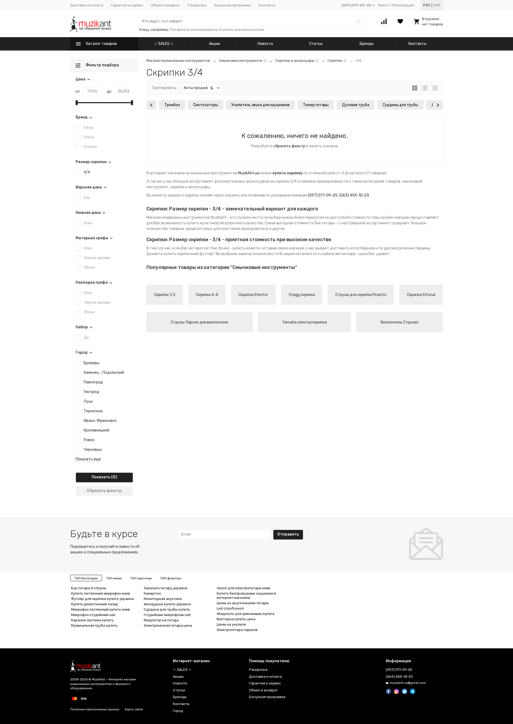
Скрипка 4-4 (207, 294)
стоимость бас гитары (314, 223)
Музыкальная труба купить (94, 625)
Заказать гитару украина (165, 588)
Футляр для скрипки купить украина (102, 599)
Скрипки (335, 61)
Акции (214, 43)
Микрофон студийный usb (93, 615)
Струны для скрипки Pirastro (360, 294)
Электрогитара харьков (237, 630)
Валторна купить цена (236, 619)
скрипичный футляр (195, 254)
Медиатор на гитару (161, 620)
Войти (383, 5)
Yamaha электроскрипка (304, 322)
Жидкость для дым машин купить (246, 614)
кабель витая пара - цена (345, 254)
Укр (437, 5)
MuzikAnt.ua (248, 173)
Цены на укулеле (231, 624)
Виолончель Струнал (399, 322)
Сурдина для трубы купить (167, 609)
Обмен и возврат (165, 5)
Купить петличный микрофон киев (100, 593)
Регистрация (403, 5)
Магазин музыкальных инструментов (178, 61)
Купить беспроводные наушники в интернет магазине (246, 595)
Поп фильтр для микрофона (193, 30)
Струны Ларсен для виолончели (199, 322)
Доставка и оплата (86, 5)
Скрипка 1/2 (164, 294)
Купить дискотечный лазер (94, 604)
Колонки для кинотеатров (241, 30)
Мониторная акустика (163, 599)
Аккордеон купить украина (167, 604)
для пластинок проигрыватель (241, 228)
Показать (101, 477)
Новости (265, 43)
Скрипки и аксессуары (294, 61)
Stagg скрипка (302, 294)
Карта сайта (134, 709)
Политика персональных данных (94, 709)
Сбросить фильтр (104, 490)
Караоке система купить (92, 620)
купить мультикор (202, 223)
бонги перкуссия (309, 217)
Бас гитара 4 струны (88, 588)
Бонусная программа (232, 5)
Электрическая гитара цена (168, 625)
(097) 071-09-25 (322, 195)
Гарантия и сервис (127, 5)
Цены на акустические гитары (243, 603)
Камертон (152, 593)
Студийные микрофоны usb (167, 615)
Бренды (367, 43)
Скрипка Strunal (421, 294)
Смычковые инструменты (240, 61)
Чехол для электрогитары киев (243, 588)
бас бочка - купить (228, 248)
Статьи (315, 43)
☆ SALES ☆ (164, 43)
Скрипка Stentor (253, 294)
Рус (426, 5)
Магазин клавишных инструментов (178, 217)
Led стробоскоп (230, 608)
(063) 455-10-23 (354, 195)
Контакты (267, 5)
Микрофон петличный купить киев (100, 609)
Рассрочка (197, 5)
